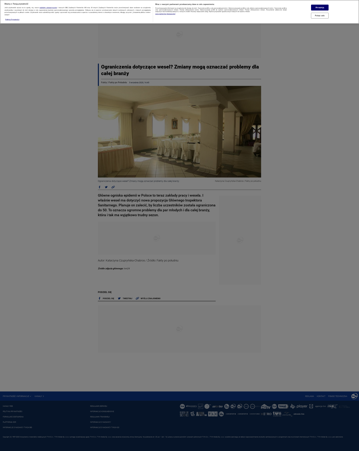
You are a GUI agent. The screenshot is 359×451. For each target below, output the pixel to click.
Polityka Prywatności (12, 19)
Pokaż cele (320, 16)
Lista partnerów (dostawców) (165, 14)
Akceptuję (319, 7)
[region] (179, 12)
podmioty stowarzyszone (48, 8)
